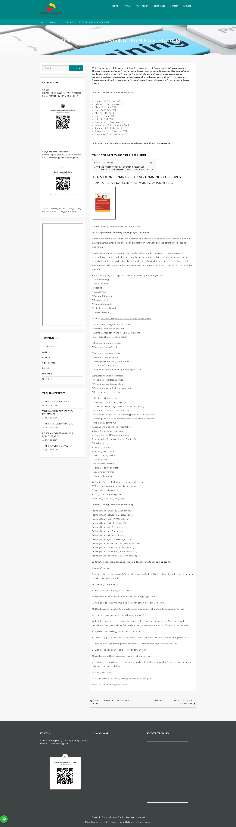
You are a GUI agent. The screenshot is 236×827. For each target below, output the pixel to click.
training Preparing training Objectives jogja (160, 77)
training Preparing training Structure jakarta (141, 80)
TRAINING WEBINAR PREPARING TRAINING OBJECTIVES (119, 167)
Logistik (46, 368)
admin (120, 68)
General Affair (48, 363)
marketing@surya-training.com (64, 96)
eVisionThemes (143, 822)
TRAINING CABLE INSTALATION (57, 401)
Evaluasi (187, 6)
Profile (127, 6)
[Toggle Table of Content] (150, 163)
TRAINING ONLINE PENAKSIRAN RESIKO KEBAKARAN (173, 702)
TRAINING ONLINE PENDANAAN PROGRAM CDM (113, 702)
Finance (46, 357)
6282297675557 (62, 93)
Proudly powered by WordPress (100, 822)
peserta (166, 143)
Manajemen (142, 68)
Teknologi (47, 379)
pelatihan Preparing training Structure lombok (132, 71)
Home (115, 6)
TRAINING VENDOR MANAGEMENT (58, 424)
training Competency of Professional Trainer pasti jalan (123, 74)
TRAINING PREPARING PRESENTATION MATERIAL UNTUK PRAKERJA (126, 170)
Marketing (47, 374)
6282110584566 (62, 155)
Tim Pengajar (141, 6)
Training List (159, 6)
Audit (44, 352)
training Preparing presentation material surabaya (120, 77)
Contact (174, 6)
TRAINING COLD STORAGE (55, 446)
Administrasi (48, 346)
